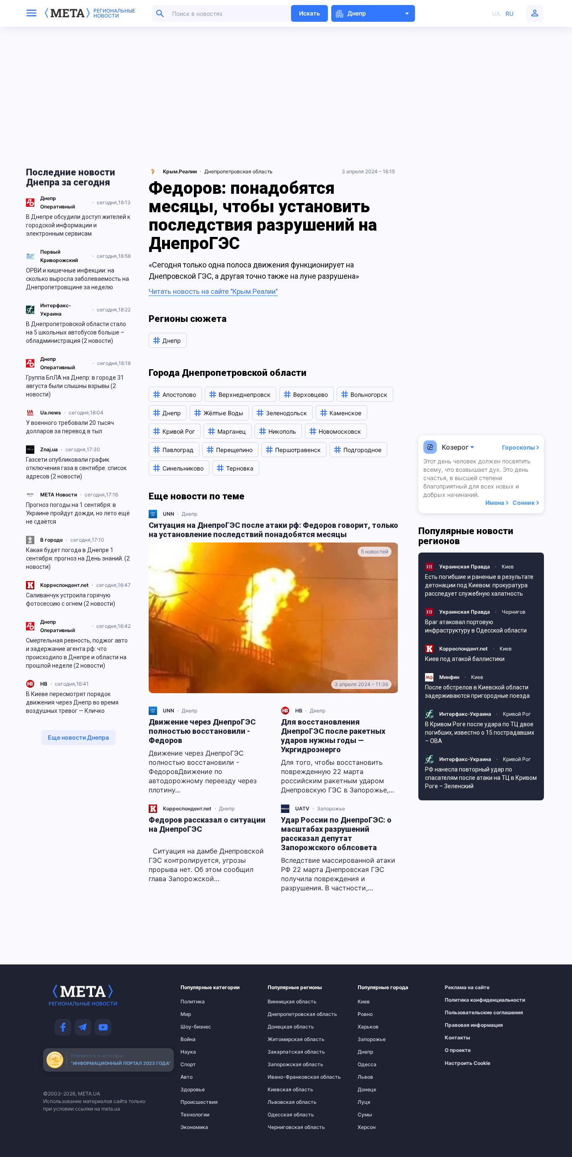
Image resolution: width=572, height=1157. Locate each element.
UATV (302, 808)
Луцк (364, 1102)
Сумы (365, 1115)
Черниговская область (284, 1127)
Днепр (189, 514)
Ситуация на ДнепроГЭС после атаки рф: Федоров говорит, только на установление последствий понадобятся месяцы (273, 530)
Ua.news (50, 412)
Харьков (368, 1027)
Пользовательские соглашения (463, 1013)
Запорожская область (284, 1064)
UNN (168, 514)
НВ (43, 684)
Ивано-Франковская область (284, 1077)
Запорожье (331, 808)
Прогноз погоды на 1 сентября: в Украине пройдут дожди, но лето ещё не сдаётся (78, 513)
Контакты (457, 1038)
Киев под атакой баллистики (465, 659)
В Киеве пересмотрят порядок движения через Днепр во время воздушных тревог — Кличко (72, 702)
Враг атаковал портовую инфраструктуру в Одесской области (476, 626)
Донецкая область (284, 1027)
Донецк (367, 1090)
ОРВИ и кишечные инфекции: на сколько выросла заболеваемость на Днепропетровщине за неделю (77, 279)
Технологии (194, 1115)
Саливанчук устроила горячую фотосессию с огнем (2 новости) (70, 599)
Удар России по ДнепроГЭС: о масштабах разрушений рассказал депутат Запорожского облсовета (336, 833)
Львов (365, 1077)
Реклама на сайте (463, 987)
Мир (185, 1014)
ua (496, 13)
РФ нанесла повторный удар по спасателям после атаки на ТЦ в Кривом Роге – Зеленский (481, 777)
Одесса (367, 1064)
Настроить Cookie (467, 1063)
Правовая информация (463, 1025)
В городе (51, 540)
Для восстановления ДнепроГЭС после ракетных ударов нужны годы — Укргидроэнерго (333, 735)
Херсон (367, 1127)
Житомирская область (284, 1039)
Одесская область (284, 1115)
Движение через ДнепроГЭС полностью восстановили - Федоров (202, 731)
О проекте (458, 1050)
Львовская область (284, 1102)
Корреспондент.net (64, 585)
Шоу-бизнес (195, 1027)
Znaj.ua (49, 449)
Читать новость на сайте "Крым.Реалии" (213, 291)
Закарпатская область (284, 1052)
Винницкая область (284, 1002)
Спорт (188, 1064)
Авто (186, 1077)
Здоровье (192, 1090)
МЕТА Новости (58, 494)
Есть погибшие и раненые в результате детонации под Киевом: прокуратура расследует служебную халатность (479, 585)
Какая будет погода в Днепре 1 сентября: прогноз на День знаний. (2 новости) (78, 558)
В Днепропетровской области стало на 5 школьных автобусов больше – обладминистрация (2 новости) (76, 332)
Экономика (194, 1127)
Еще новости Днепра (78, 737)
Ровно (365, 1014)
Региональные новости (114, 13)
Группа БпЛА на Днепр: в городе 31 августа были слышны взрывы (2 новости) (75, 386)
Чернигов (514, 612)
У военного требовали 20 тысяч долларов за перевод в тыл (70, 427)
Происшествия (196, 1102)
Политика (192, 1002)
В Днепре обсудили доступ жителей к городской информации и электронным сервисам (78, 225)
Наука (188, 1052)
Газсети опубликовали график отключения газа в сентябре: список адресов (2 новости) (76, 468)
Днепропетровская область (238, 171)
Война (188, 1039)
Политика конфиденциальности (463, 1000)
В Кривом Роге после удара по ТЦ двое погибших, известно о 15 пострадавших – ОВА (479, 732)
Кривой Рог (517, 714)
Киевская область (284, 1090)
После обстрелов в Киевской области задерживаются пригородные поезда (477, 691)
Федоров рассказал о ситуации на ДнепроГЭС (207, 824)
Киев (508, 566)
